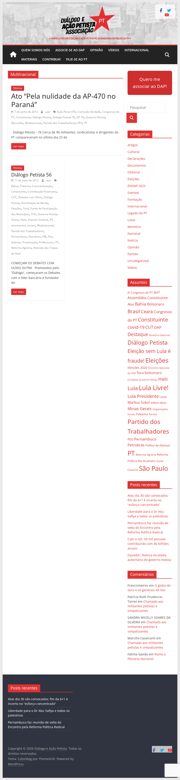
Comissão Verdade (89, 112)
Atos (131, 304)
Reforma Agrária (21, 248)
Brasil (134, 311)
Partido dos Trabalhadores (59, 123)
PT (85, 123)
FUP (33, 214)
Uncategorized (138, 261)
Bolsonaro (155, 304)
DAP (157, 327)
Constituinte (23, 117)
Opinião (96, 50)
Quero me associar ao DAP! (150, 82)
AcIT (157, 292)
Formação (135, 199)
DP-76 (80, 117)
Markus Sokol (139, 402)
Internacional (136, 50)
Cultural (133, 152)
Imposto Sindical (38, 220)
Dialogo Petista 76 (64, 117)
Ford (26, 208)
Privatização (29, 242)
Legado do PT (137, 213)
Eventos (133, 193)
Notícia (17, 88)
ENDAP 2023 (137, 186)
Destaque (138, 334)
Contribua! (51, 59)
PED (80, 123)
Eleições (16, 208)
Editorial (134, 172)
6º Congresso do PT (140, 293)
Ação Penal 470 (66, 112)
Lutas (131, 220)
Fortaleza (133, 379)
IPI (51, 220)
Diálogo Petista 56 (31, 174)
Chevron (25, 186)
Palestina (142, 414)
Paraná (153, 414)
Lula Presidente (143, 396)
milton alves (158, 403)
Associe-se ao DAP (70, 50)
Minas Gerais (140, 408)
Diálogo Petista (41, 117)
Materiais (29, 59)
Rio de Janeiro (147, 461)
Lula (133, 388)
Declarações (136, 158)
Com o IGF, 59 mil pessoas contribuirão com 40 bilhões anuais (148, 543)
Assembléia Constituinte (148, 297)
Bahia (14, 186)
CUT (13, 197)
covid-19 (136, 327)
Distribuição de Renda (34, 203)
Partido (133, 254)
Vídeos (113, 50)
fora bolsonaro (149, 372)
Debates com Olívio (30, 197)
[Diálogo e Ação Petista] (90, 4)
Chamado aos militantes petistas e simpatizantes (145, 606)
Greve (15, 220)
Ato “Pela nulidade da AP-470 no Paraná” (63, 100)
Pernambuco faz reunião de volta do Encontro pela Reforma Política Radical (148, 527)
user (48, 112)
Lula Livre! (154, 387)
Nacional (134, 233)
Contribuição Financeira (42, 191)
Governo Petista (95, 117)
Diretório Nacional (159, 335)
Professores (46, 242)
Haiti (23, 220)
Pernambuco (19, 236)
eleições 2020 (137, 367)
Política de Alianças (157, 445)
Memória (134, 227)
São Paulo (153, 468)
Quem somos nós (35, 50)
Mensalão (17, 123)
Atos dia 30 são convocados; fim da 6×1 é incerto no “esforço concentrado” (148, 500)
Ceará (147, 312)
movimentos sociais (23, 225)
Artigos (133, 145)
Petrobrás (35, 236)
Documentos (137, 165)
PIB (44, 236)
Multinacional (33, 123)
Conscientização (42, 186)
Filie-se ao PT (76, 59)
